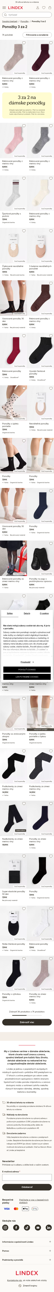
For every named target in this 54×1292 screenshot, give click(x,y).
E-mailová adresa (11, 1171)
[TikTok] (27, 1228)
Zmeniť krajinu (30, 1285)
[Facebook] (16, 1228)
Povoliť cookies (27, 669)
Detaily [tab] (27, 613)
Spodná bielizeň (9, 21)
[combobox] (27, 14)
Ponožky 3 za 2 (39, 21)
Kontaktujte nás (14, 1280)
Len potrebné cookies (27, 677)
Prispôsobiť (25, 662)
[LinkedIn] (49, 1228)
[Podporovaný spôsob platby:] (27, 1209)
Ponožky (24, 21)
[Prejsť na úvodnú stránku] (15, 7)
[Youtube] (38, 1228)
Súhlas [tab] (10, 613)
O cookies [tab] (44, 613)
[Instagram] (5, 1228)
